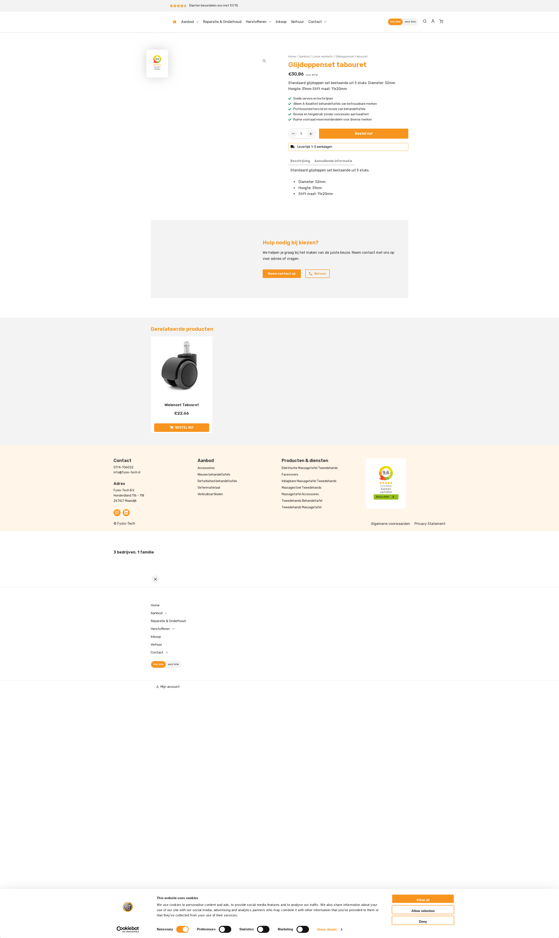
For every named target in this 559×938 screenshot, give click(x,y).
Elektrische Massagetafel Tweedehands (310, 468)
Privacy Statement (429, 524)
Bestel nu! (364, 133)
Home (175, 22)
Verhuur (297, 22)
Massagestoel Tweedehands (301, 488)
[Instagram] (117, 512)
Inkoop (281, 22)
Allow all (423, 900)
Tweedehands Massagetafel (301, 507)
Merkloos (320, 204)
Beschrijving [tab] (300, 161)
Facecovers (290, 474)
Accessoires (206, 468)
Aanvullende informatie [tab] (333, 161)
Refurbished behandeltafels (217, 481)
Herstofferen (256, 22)
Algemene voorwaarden (390, 524)
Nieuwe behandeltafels (214, 474)
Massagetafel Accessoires (300, 494)
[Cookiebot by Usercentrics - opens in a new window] (128, 929)
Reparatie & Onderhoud (222, 22)
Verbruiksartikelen (210, 494)
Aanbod (187, 22)
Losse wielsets (322, 56)
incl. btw (395, 21)
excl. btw (410, 21)
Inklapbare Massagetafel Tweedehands (309, 481)
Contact (315, 22)
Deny (423, 921)
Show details (327, 929)
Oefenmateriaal (209, 488)
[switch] (225, 929)
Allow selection (423, 911)
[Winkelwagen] (441, 21)
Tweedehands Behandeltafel (302, 501)
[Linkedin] (126, 512)
